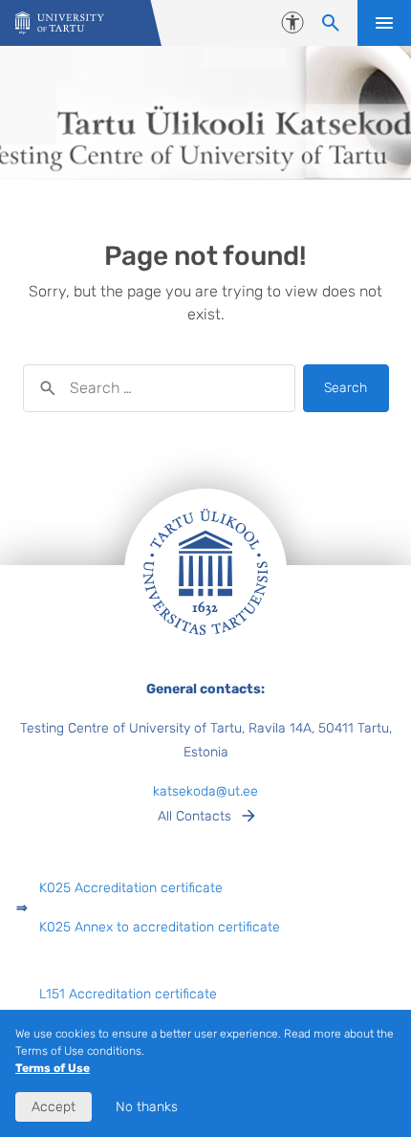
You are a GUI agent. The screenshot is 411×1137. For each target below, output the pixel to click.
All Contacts (194, 816)
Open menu (384, 23)
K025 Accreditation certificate (131, 888)
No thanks (147, 1107)
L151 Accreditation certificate (128, 994)
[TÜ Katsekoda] (59, 23)
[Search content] (331, 23)
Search (345, 388)
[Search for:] (159, 388)
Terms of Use (52, 1068)
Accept (54, 1107)
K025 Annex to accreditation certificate (159, 927)
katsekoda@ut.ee (205, 791)
